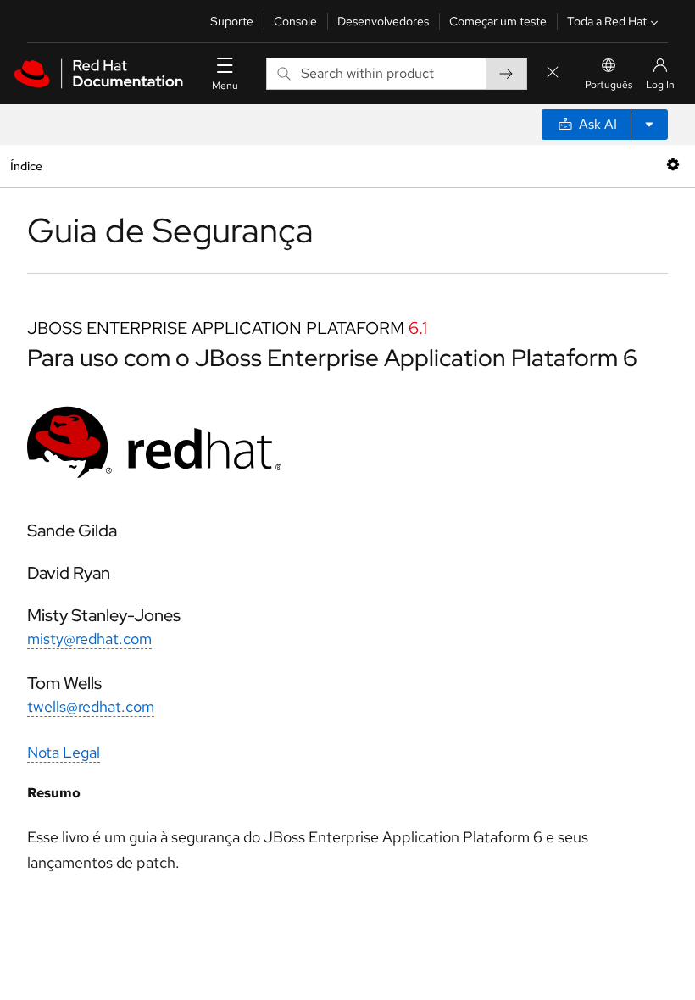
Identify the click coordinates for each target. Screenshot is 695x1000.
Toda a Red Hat (607, 21)
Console (295, 21)
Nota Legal (63, 752)
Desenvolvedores (383, 21)
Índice (25, 166)
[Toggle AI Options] (649, 124)
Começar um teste (498, 21)
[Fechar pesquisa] (552, 73)
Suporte (231, 21)
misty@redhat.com (89, 638)
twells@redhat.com (90, 706)
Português (608, 85)
